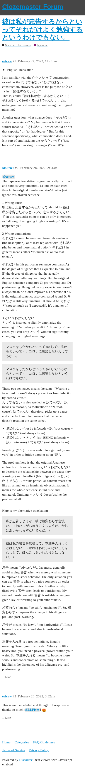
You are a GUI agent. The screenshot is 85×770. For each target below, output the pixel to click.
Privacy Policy (39, 750)
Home (6, 742)
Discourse (26, 760)
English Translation (19, 69)
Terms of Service (13, 750)
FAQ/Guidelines (44, 742)
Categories (22, 742)
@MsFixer (32, 709)
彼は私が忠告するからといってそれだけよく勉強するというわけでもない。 (42, 29)
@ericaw (8, 176)
